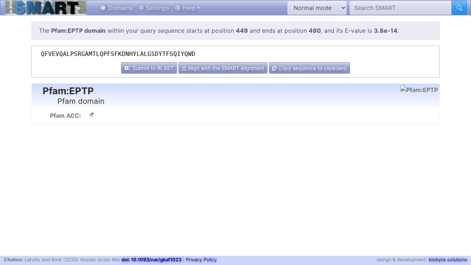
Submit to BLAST (152, 68)
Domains (119, 7)
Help (188, 7)
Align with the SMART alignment (225, 68)
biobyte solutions (448, 259)
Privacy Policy (201, 259)
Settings (156, 7)
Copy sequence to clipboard (312, 68)
